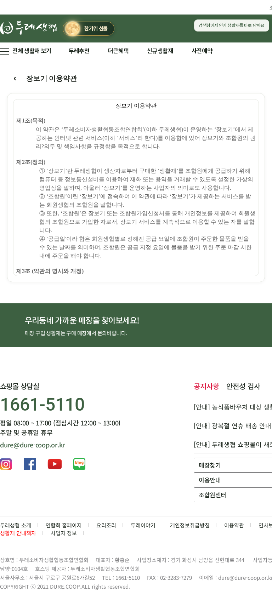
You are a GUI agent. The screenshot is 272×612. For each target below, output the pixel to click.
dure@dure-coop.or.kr (32, 444)
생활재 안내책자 (18, 533)
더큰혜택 (118, 51)
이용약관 (234, 525)
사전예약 (202, 51)
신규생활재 (160, 51)
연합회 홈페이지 (64, 525)
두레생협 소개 (15, 525)
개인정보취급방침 (190, 525)
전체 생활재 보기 (31, 51)
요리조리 (106, 525)
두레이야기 (143, 525)
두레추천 (79, 51)
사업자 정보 (64, 533)
